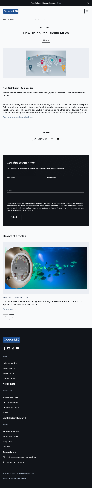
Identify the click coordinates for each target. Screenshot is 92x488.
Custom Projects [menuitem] (11, 407)
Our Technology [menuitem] (10, 402)
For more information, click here (18, 117)
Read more (8, 309)
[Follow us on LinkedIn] (8, 348)
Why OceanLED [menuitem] (10, 397)
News (12, 19)
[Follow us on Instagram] (13, 348)
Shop (59, 3)
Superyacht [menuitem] (8, 373)
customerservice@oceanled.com (21, 457)
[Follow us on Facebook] (4, 348)
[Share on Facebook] (52, 139)
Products (24, 297)
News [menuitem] (5, 412)
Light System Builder (13, 418)
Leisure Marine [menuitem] (10, 363)
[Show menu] (86, 11)
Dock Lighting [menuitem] (9, 378)
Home (5, 19)
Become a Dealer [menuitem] (11, 436)
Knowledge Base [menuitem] (11, 431)
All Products (9, 384)
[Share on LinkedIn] (58, 139)
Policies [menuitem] (6, 446)
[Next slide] (11, 317)
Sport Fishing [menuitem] (9, 368)
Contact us (8, 452)
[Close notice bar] (88, 3)
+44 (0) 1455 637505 (15, 462)
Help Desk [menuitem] (8, 441)
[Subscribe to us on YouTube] (17, 348)
